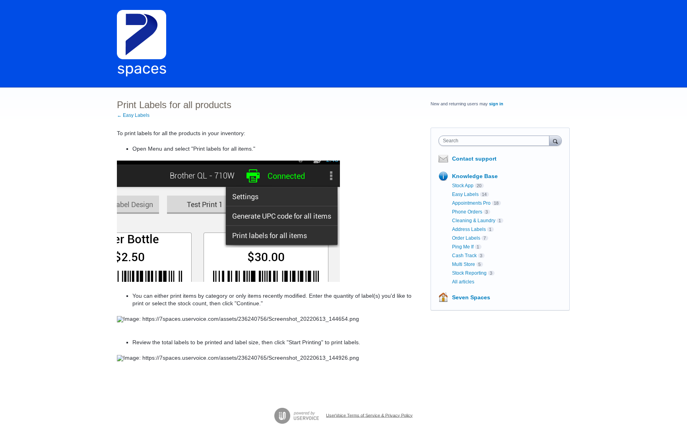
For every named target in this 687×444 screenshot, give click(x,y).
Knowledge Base (475, 176)
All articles (463, 282)
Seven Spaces (471, 297)
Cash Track (464, 255)
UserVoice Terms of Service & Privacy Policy (369, 415)
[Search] (555, 140)
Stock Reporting (469, 273)
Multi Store (463, 264)
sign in (496, 103)
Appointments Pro (471, 203)
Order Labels (466, 238)
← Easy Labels (133, 115)
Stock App (463, 185)
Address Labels (469, 229)
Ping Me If (463, 247)
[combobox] (495, 140)
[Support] (142, 44)
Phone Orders (467, 212)
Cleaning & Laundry (473, 220)
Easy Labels (465, 194)
